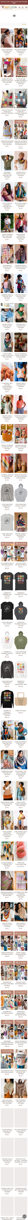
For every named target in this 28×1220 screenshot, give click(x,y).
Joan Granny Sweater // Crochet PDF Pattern (7, 834)
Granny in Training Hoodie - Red (7, 653)
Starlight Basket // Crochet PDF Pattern (7, 447)
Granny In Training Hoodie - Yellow (21, 624)
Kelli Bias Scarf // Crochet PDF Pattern (21, 205)
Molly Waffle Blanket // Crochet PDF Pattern (7, 206)
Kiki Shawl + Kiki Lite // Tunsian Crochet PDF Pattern (20, 774)
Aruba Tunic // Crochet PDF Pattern (7, 417)
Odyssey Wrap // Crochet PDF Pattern (20, 296)
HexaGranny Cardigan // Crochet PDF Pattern (20, 237)
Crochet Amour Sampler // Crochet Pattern (7, 111)
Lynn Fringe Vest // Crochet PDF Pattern (20, 833)
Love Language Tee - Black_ (7, 534)
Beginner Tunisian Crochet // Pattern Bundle (7, 1042)
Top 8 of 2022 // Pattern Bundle (21, 564)
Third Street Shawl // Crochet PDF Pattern (7, 355)
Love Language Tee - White (7, 623)
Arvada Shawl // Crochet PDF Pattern (20, 535)
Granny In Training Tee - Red (21, 593)
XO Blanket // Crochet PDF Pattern (7, 267)
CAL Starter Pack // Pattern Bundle (7, 564)
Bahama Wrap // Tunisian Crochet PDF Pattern (21, 267)
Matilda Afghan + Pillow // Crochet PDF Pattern (21, 476)
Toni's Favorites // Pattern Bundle (7, 953)
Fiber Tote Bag (21, 710)
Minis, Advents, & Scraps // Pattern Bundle (21, 1042)
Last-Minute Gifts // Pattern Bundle (7, 1071)
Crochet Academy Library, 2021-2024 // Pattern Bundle (20, 142)
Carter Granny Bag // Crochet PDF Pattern (7, 236)
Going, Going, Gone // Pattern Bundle (20, 954)
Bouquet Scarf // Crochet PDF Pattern (21, 51)
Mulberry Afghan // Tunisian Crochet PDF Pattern (20, 895)
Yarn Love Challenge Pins (20, 863)
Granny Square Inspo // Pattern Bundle (20, 447)
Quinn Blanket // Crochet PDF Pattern (7, 864)
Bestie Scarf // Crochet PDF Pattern (7, 743)
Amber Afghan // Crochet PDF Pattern (7, 773)
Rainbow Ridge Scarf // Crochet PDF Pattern (7, 80)
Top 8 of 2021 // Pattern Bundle (21, 983)
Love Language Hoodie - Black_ (20, 505)
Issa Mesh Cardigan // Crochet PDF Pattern (7, 175)
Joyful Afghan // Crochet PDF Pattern (7, 51)
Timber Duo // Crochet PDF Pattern (20, 326)
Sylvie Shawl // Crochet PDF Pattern (7, 1131)
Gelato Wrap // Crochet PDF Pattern (7, 326)
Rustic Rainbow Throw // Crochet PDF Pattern (21, 355)
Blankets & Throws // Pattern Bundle (7, 983)
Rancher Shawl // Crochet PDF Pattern (21, 743)
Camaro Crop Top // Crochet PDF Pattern (7, 1190)
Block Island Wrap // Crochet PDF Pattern (7, 1101)
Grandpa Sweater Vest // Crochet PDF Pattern (7, 142)
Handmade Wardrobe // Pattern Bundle (21, 1013)
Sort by (24, 24)
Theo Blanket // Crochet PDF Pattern (20, 1101)
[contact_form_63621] (24, 1216)
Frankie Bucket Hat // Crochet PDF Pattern (20, 1190)
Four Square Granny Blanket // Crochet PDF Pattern (21, 81)
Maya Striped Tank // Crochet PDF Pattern (7, 804)
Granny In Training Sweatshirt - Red (21, 683)
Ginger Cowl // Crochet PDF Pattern (7, 925)
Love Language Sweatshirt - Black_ (7, 506)
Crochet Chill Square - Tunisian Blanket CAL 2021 (21, 1160)
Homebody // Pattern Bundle (7, 1012)
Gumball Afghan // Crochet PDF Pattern (7, 476)
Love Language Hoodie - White (20, 652)
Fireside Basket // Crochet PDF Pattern (21, 1072)
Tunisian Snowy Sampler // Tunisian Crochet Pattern (21, 112)
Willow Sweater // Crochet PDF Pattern (20, 1131)
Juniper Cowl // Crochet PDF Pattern (7, 1160)
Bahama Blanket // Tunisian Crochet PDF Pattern (7, 894)
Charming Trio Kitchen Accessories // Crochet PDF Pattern (7, 386)
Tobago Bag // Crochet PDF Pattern (21, 385)
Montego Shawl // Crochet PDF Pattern (21, 417)
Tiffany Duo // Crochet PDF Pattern (21, 174)
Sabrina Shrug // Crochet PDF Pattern (7, 296)
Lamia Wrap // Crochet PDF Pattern (20, 925)
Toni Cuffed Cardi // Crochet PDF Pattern (21, 804)
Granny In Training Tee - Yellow (7, 594)
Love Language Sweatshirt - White (7, 683)
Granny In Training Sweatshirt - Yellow (7, 713)
